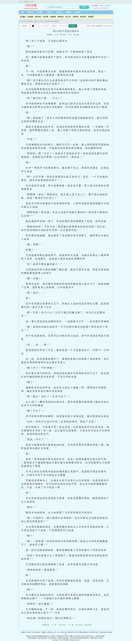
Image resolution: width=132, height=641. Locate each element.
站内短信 (108, 5)
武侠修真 (30, 17)
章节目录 (63, 34)
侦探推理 (53, 17)
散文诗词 (83, 17)
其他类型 (91, 17)
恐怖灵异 (76, 17)
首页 (22, 12)
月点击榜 (59, 12)
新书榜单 (78, 12)
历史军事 (45, 17)
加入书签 (76, 34)
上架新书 (49, 12)
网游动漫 (60, 17)
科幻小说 (68, 17)
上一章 (56, 34)
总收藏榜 (68, 12)
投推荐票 (49, 34)
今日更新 (40, 12)
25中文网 (31, 5)
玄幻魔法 (23, 17)
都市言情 (38, 17)
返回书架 (88, 625)
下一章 (69, 34)
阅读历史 (30, 12)
